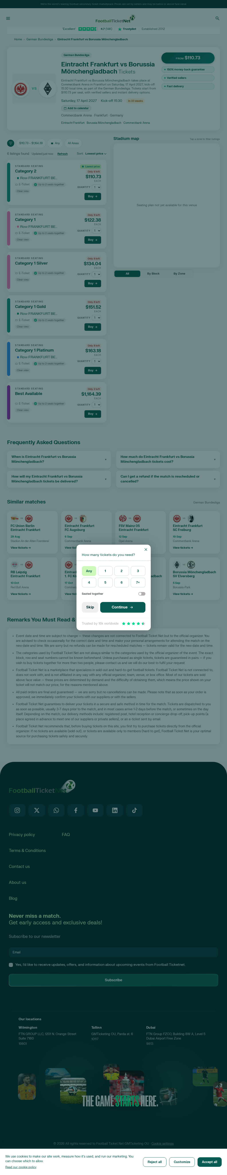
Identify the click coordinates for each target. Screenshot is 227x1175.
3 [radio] (138, 571)
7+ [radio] (138, 583)
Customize (182, 1162)
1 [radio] (105, 571)
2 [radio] (122, 571)
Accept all (209, 1162)
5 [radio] (105, 583)
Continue (119, 607)
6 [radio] (122, 583)
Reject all (155, 1162)
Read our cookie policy (20, 1167)
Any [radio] (89, 571)
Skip (90, 607)
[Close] (146, 549)
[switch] (141, 594)
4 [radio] (89, 583)
